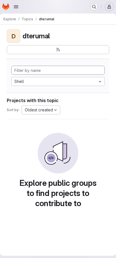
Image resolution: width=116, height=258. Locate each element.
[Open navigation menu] (16, 6)
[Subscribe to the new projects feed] (58, 49)
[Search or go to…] (94, 6)
